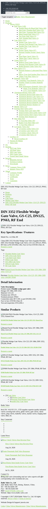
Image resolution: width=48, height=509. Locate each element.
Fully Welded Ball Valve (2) (29, 38)
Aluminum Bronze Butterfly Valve (31, 103)
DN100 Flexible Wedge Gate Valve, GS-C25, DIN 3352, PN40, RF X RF (21, 386)
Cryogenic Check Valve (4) (28, 133)
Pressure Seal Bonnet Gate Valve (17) (32, 44)
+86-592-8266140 (11, 8)
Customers (13, 181)
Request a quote (6, 247)
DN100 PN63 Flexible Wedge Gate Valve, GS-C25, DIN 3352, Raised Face (22, 320)
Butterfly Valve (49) (21, 78)
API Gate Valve (15, 148)
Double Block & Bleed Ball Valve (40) (32, 28)
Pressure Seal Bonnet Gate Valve (23, 399)
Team (12, 179)
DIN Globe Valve (16, 154)
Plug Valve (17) (19, 68)
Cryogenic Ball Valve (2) (27, 135)
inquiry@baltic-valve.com (14, 10)
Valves (7, 196)
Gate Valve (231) (20, 40)
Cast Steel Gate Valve (13, 258)
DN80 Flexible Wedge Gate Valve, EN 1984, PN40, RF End (17, 372)
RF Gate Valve (10, 266)
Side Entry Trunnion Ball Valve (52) (31, 32)
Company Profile (16, 173)
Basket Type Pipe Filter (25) (29, 123)
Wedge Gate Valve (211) (27, 42)
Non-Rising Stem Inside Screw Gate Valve (20, 466)
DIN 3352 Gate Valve (13, 256)
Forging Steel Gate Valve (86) (29, 111)
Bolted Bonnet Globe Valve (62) (30, 66)
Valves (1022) (15, 24)
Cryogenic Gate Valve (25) (28, 131)
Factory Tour (14, 175)
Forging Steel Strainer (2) (28, 117)
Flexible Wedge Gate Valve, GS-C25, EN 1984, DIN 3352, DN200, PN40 (21, 347)
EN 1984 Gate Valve (12, 262)
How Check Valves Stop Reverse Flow (19, 444)
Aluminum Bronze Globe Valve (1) (31, 99)
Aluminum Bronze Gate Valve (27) (31, 97)
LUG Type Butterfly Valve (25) (34, 91)
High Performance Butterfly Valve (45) (32, 86)
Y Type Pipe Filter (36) (27, 121)
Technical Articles (16, 162)
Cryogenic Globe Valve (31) (29, 129)
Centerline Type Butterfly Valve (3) (31, 80)
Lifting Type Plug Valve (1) (28, 76)
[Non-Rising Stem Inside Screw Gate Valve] (17, 463)
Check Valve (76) (20, 48)
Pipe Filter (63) (19, 119)
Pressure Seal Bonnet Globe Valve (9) (32, 64)
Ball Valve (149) (20, 26)
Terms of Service (25, 499)
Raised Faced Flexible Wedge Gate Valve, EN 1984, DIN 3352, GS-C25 (21, 334)
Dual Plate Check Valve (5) (28, 56)
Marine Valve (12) (20, 107)
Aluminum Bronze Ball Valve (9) (30, 95)
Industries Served (16, 160)
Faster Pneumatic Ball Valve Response (18, 455)
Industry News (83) (17, 169)
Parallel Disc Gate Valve (19, 401)
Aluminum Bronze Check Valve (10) (32, 101)
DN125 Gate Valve (12, 264)
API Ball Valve (15, 150)
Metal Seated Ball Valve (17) (29, 34)
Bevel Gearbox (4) (20, 139)
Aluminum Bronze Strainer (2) (29, 105)
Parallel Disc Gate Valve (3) (28, 46)
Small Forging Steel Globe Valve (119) (32, 113)
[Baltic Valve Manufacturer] (24, 17)
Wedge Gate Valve (12, 200)
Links (3, 506)
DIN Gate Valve (15, 152)
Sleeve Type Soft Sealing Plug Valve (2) (33, 74)
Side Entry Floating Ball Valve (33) (31, 30)
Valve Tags (14, 143)
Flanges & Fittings (16, 141)
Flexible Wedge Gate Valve (15, 254)
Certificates (14, 177)
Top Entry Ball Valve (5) (27, 36)
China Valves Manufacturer (15, 506)
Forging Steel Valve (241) (23, 109)
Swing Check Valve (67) (27, 50)
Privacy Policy (13, 499)
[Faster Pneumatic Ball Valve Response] (15, 451)
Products (8, 194)
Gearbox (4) (14, 137)
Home (7, 192)
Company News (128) (18, 167)
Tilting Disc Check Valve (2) (29, 58)
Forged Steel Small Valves (19, 156)
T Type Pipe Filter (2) (26, 125)
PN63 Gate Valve (11, 260)
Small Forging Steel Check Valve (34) (32, 115)
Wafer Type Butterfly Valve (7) (34, 89)
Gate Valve (9, 198)
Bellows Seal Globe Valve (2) (29, 62)
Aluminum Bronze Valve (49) (24, 93)
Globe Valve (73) (20, 60)
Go (28, 13)
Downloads (14, 164)
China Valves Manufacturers (36, 506)
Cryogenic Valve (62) (21, 127)
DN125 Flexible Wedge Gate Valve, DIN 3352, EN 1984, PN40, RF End (21, 361)
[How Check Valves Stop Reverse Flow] (15, 440)
